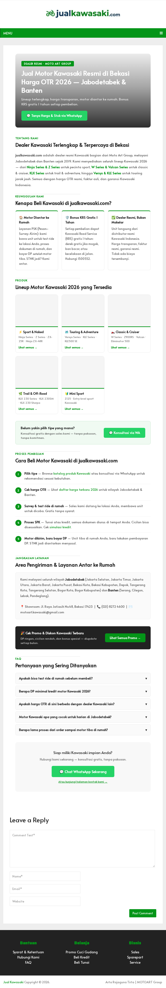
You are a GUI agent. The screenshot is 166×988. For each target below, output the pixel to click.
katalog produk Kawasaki (71, 473)
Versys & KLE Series (107, 173)
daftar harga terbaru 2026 (78, 489)
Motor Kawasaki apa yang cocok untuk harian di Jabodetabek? (83, 717)
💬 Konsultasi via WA (124, 432)
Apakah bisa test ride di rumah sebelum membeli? (83, 678)
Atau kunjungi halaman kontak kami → (82, 782)
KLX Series (37, 173)
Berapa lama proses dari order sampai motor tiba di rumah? (83, 730)
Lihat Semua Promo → (125, 638)
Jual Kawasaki (13, 982)
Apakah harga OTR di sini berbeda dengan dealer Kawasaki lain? (83, 704)
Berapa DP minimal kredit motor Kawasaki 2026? (83, 691)
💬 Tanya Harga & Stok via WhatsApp (54, 115)
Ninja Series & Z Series (43, 167)
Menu (7, 33)
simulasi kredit (60, 527)
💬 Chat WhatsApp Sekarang (83, 771)
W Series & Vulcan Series (109, 167)
